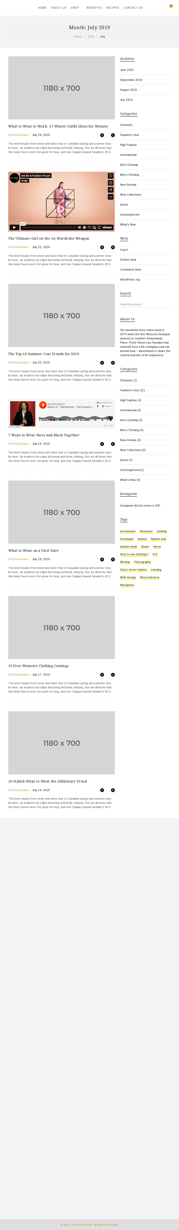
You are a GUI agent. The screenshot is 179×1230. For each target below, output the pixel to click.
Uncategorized (129, 214)
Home (78, 36)
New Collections (130, 194)
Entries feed (128, 259)
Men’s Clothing (129, 174)
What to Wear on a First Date (33, 550)
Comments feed (130, 269)
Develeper (127, 538)
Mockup (125, 562)
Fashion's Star (129, 134)
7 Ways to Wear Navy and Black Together (44, 435)
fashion (142, 538)
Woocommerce (150, 577)
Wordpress (127, 585)
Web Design (128, 577)
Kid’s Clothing (129, 164)
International (128, 154)
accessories (128, 531)
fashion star (158, 538)
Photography (142, 562)
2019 (91, 36)
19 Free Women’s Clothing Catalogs (38, 665)
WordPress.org (130, 279)
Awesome (146, 531)
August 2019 (128, 89)
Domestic (126, 124)
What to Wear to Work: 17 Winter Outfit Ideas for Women (58, 126)
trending (156, 569)
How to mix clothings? (134, 554)
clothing (162, 531)
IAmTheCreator (18, 134)
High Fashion (128, 144)
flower (145, 546)
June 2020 (127, 69)
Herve (157, 546)
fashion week (128, 546)
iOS (155, 554)
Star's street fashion (133, 569)
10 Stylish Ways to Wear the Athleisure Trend (47, 781)
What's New (128, 224)
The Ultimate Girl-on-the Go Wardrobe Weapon (48, 238)
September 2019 (131, 79)
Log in (124, 249)
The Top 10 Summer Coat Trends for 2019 (43, 353)
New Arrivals (128, 184)
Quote (124, 204)
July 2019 (126, 99)
